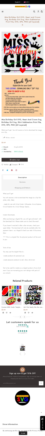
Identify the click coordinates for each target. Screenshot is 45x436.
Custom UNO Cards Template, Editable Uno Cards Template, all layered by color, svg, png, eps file (11, 307)
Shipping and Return (22, 188)
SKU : (5, 149)
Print (22, 164)
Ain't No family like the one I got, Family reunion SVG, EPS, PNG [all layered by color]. (33, 307)
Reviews (23, 182)
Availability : (8, 151)
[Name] (41, 383)
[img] (22, 325)
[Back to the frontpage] (22, 25)
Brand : (6, 147)
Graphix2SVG (18, 147)
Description (22, 177)
